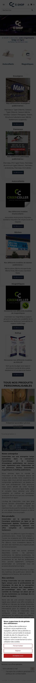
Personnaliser (18, 646)
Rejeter (18, 651)
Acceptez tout (18, 656)
